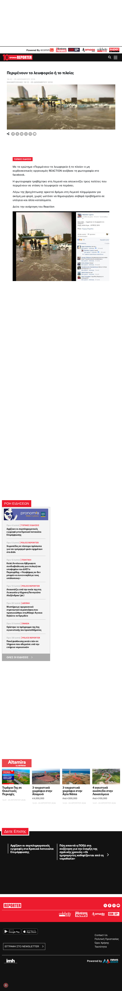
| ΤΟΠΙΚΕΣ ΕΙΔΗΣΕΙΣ (29, 525)
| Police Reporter (29, 542)
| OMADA (25, 623)
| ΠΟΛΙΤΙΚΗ (26, 560)
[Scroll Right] (108, 855)
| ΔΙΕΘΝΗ (25, 603)
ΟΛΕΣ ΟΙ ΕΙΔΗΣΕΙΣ (17, 657)
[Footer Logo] (12, 905)
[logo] (17, 57)
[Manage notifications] (5, 985)
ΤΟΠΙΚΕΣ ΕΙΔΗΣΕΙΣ (22, 159)
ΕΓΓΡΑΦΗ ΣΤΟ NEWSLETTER (22, 946)
